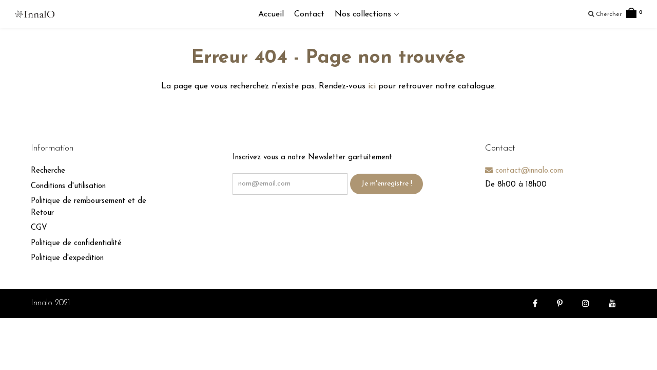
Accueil (271, 14)
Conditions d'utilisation (68, 186)
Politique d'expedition (67, 258)
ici (372, 86)
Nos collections (364, 14)
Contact (309, 14)
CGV (39, 228)
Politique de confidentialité (76, 243)
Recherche (48, 171)
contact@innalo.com (528, 171)
